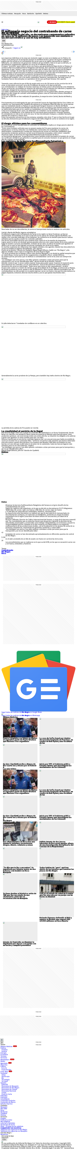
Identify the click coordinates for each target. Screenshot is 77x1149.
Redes (3, 1061)
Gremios (5, 1050)
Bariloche (30, 13)
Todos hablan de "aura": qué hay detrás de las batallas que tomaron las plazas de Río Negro (57, 869)
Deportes (4, 1065)
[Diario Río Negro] (38, 22)
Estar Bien (6, 1072)
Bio (3, 1078)
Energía (3, 1053)
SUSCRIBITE (66, 22)
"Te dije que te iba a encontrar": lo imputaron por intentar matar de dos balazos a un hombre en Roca (19, 869)
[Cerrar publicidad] (2, 1040)
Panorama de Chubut (9, 1089)
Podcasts (4, 1097)
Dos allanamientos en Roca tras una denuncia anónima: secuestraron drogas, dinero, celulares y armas (19, 843)
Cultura (3, 1066)
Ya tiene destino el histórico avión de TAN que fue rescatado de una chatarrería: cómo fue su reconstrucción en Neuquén (19, 895)
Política (3, 1048)
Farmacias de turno (8, 1125)
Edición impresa (6, 1104)
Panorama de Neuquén (10, 1086)
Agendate (6, 1063)
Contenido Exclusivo (8, 1101)
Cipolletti (38, 13)
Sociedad (4, 1073)
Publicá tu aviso (6, 1120)
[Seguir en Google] (2, 53)
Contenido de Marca (8, 1102)
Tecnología (6, 1080)
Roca (24, 13)
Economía (4, 1055)
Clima (4, 1075)
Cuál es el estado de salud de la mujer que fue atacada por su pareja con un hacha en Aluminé (56, 895)
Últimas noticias (7, 13)
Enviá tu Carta (7, 1094)
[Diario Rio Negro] (2, 1142)
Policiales (5, 30)
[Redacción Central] (4, 39)
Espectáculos (6, 1070)
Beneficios (4, 1134)
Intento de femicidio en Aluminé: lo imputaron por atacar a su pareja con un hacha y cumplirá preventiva (19, 943)
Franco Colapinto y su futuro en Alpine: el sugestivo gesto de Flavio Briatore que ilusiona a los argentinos (20, 740)
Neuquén (17, 13)
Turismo (3, 1056)
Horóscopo (6, 1076)
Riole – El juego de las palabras (12, 1126)
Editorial (5, 1084)
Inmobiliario (5, 1099)
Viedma (45, 13)
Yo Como (5, 1081)
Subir (4, 1140)
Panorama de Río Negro (10, 1088)
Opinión (3, 1083)
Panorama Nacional (9, 1091)
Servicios (4, 1058)
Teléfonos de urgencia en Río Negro (14, 1130)
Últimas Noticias (8, 1046)
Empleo (3, 1118)
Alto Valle (4, 1109)
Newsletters (7, 1060)
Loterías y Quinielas (8, 1123)
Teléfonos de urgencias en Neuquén (14, 1131)
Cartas (4, 1093)
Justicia (4, 1051)
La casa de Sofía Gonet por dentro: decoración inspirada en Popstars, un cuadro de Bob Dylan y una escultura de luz (56, 740)
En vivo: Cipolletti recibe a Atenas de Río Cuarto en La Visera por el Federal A (19, 765)
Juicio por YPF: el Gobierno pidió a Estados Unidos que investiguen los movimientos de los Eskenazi (55, 765)
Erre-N (4, 1068)
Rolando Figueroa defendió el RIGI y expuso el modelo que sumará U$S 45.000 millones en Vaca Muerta (56, 919)
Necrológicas (5, 1121)
